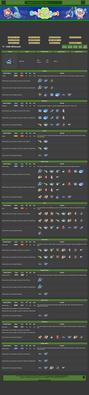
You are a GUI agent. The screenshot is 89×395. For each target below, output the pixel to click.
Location (70, 46)
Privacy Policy (50, 376)
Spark (3, 136)
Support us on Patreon (44, 380)
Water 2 (56, 61)
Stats (80, 46)
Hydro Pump (5, 166)
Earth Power (5, 305)
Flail (3, 208)
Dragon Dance (6, 275)
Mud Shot (4, 327)
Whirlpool (4, 105)
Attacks (75, 46)
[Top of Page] (83, 377)
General (64, 46)
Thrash (4, 76)
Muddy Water (5, 348)
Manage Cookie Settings (62, 376)
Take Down (5, 244)
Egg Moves (85, 46)
